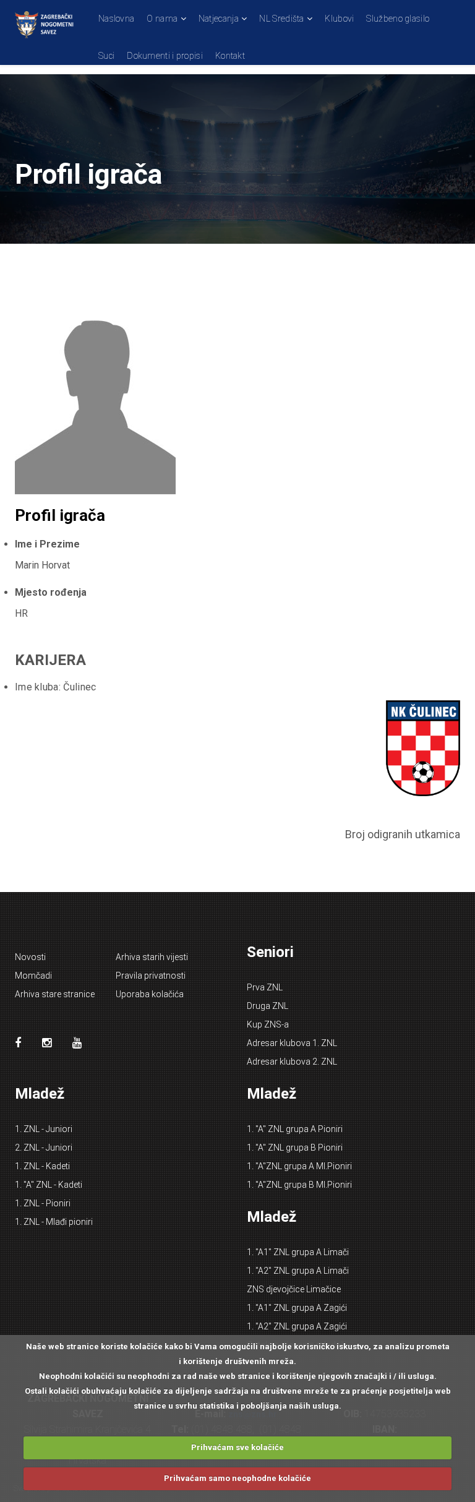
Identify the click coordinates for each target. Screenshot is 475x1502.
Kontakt (230, 56)
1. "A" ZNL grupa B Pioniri (295, 1147)
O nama (162, 19)
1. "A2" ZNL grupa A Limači (298, 1271)
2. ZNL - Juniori (43, 1147)
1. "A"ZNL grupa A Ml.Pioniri (299, 1166)
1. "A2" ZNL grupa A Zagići (297, 1326)
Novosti (30, 957)
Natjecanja (219, 19)
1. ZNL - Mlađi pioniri (54, 1222)
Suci (106, 56)
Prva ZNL (265, 987)
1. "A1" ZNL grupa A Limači (298, 1252)
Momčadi (33, 976)
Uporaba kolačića (150, 994)
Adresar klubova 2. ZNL (292, 1061)
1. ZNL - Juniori (43, 1129)
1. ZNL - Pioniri (43, 1203)
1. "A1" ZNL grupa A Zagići (297, 1308)
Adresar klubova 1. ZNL (292, 1043)
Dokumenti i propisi (165, 56)
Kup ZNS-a (268, 1024)
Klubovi (339, 19)
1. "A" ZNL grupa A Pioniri (295, 1129)
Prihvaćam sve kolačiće (237, 1447)
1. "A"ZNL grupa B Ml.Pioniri (299, 1185)
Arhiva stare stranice (55, 994)
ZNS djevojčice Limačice (294, 1289)
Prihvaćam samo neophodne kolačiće (237, 1478)
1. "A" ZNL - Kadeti (48, 1185)
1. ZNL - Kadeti (42, 1166)
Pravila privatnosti (151, 976)
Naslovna (116, 19)
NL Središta (281, 19)
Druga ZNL (267, 1006)
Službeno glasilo (397, 19)
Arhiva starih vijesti (152, 957)
